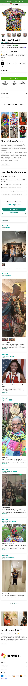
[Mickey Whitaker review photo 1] (14, 576)
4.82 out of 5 (17, 204)
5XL (3, 67)
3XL (21, 64)
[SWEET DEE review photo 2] (3, 339)
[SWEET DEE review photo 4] (10, 339)
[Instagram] (4, 672)
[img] (5, 225)
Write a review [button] (14, 209)
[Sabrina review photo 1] (14, 246)
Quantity (3, 74)
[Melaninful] (14, 4)
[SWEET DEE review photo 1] (14, 308)
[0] (25, 4)
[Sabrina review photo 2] (3, 264)
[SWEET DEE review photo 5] (13, 339)
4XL (24, 64)
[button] (4, 42)
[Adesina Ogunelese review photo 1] (14, 533)
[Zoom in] (24, 29)
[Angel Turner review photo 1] (14, 429)
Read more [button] (4, 348)
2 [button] (12, 603)
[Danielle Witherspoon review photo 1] (14, 490)
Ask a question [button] (14, 212)
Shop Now (5, 164)
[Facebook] (1, 672)
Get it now (4, 644)
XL (14, 64)
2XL (17, 64)
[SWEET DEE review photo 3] (7, 339)
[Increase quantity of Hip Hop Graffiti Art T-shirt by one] (25, 73)
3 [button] (14, 603)
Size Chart (5, 70)
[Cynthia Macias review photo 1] (14, 371)
